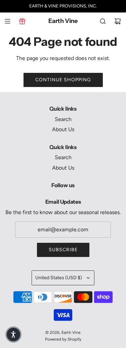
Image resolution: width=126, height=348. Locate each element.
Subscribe (63, 250)
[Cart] (117, 21)
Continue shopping (63, 80)
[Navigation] (7, 21)
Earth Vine (63, 21)
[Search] (102, 21)
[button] (13, 334)
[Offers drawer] (22, 21)
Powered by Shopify (63, 339)
